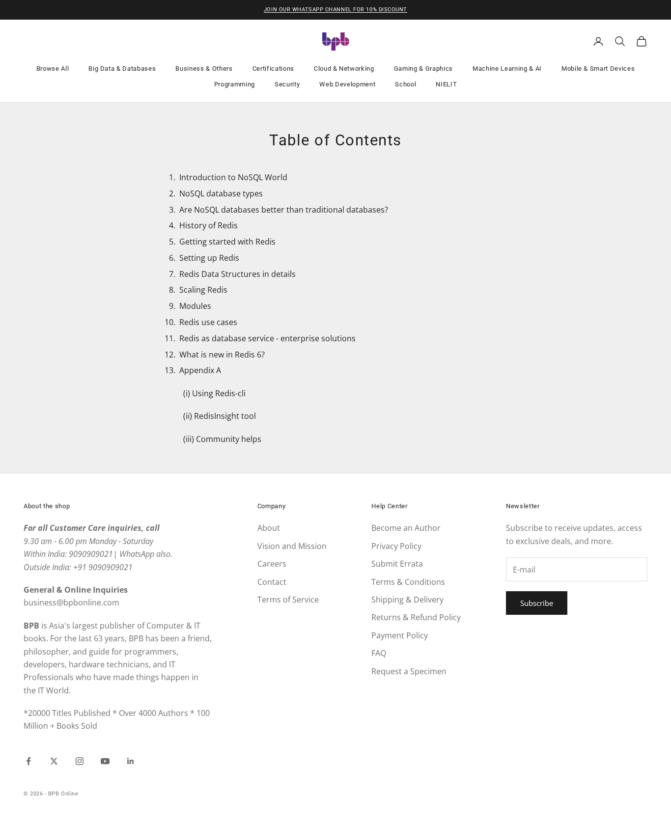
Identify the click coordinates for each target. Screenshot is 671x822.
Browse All (52, 68)
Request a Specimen (409, 671)
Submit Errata (397, 563)
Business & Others (203, 68)
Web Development (347, 84)
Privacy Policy (396, 546)
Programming (234, 84)
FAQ (378, 653)
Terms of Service (288, 599)
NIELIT (446, 84)
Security (287, 84)
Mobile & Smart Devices (598, 68)
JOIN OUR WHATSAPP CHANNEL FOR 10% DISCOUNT (335, 9)
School (405, 84)
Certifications (273, 68)
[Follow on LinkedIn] (131, 761)
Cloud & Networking (344, 68)
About (268, 527)
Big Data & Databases (122, 68)
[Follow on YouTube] (105, 761)
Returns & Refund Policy (416, 617)
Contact (271, 581)
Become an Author (406, 527)
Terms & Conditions (408, 581)
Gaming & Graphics (423, 68)
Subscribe (536, 603)
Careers (271, 563)
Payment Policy (399, 635)
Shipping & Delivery (407, 599)
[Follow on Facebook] (28, 761)
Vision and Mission (292, 546)
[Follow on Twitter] (54, 761)
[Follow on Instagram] (79, 761)
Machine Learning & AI (507, 68)
